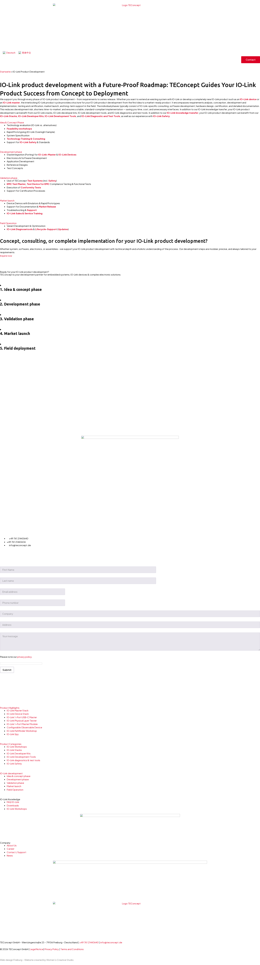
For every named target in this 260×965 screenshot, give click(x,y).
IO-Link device (248, 99)
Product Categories (10, 743)
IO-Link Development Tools (60, 116)
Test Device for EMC (38, 183)
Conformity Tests (31, 187)
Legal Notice (36, 949)
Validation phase (8, 177)
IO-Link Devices (67, 154)
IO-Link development (11, 773)
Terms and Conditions (72, 949)
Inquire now (6, 255)
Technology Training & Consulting (26, 138)
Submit (7, 669)
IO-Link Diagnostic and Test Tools (100, 116)
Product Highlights (9, 707)
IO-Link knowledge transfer (182, 112)
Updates (63, 229)
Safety (52, 180)
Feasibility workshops (19, 128)
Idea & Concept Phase (12, 122)
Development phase (11, 151)
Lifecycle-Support (46, 229)
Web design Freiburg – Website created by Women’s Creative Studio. (37, 959)
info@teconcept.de (111, 942)
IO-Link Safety (161, 116)
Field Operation (8, 223)
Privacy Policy (52, 949)
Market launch (7, 200)
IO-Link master (11, 102)
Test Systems (35, 180)
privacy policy (24, 656)
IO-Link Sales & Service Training (24, 213)
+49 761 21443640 (89, 942)
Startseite (5, 71)
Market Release (47, 206)
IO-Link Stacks (8, 116)
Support (32, 210)
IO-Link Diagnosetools (20, 229)
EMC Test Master (16, 183)
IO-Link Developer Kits (31, 116)
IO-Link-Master (47, 154)
